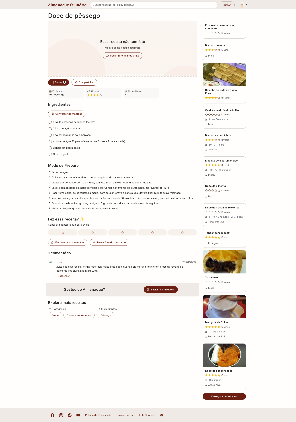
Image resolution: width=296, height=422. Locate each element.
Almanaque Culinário (67, 4)
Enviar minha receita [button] (163, 289)
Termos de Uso (125, 415)
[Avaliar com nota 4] (152, 232)
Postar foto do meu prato (124, 55)
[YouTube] (78, 415)
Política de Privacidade (98, 415)
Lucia (59, 262)
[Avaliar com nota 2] (92, 232)
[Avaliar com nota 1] (62, 232)
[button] (141, 93)
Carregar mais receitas (224, 396)
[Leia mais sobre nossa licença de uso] (161, 415)
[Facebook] (52, 415)
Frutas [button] (55, 315)
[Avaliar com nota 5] (182, 232)
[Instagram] (61, 415)
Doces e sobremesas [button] (79, 315)
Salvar (60, 82)
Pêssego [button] (106, 315)
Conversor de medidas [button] (68, 113)
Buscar (227, 4)
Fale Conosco (147, 415)
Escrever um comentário (69, 242)
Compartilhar (86, 82)
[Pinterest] (70, 415)
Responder (64, 276)
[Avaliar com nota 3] (122, 232)
